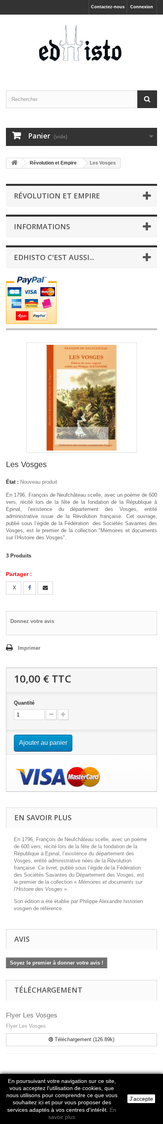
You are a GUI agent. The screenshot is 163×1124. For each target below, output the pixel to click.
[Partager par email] (45, 588)
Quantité (24, 703)
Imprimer (29, 648)
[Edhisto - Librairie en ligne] (81, 46)
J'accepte (141, 1099)
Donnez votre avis (32, 621)
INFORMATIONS (42, 226)
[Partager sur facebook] (29, 588)
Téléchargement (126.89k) (83, 1039)
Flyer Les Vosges (31, 1015)
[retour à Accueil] (14, 163)
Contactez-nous (108, 6)
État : (12, 482)
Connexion (141, 6)
